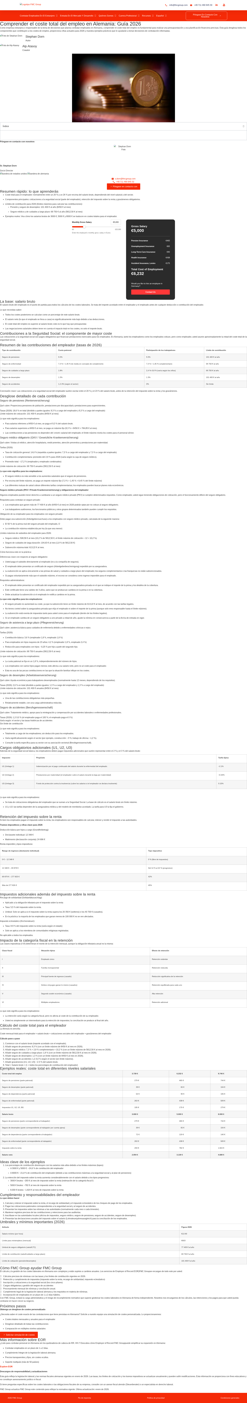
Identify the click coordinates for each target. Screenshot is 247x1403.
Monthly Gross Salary (82, 222)
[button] (243, 126)
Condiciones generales (230, 1398)
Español (160, 16)
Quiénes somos (106, 16)
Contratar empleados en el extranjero (37, 16)
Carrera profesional (128, 16)
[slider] (96, 226)
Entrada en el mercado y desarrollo (76, 16)
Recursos (146, 16)
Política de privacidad (156, 1398)
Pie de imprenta (84, 1398)
